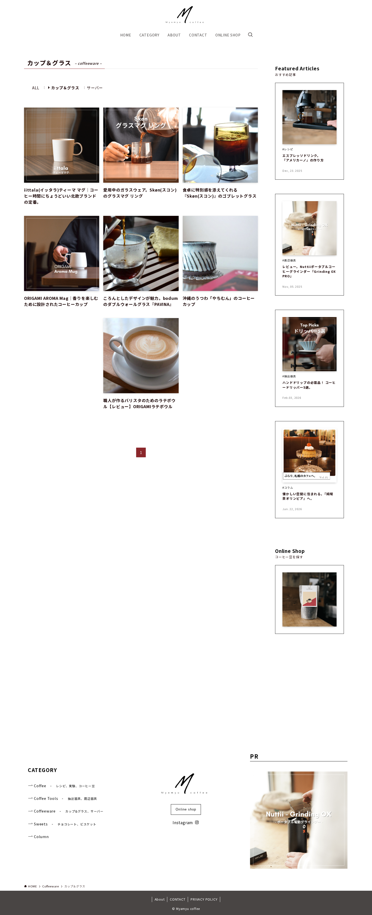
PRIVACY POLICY (204, 899)
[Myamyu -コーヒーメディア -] (186, 15)
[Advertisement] (61, 372)
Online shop (186, 809)
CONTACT (177, 899)
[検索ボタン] (250, 35)
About (160, 899)
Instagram (183, 822)
